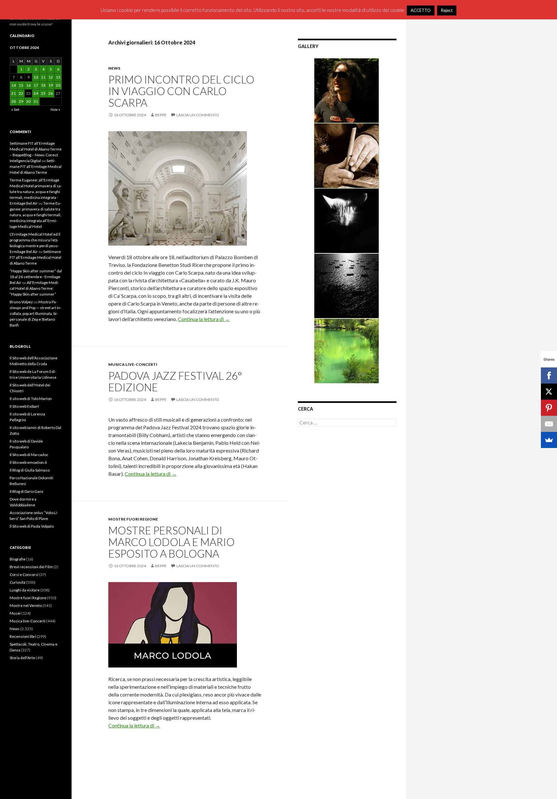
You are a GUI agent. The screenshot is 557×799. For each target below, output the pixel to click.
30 (28, 101)
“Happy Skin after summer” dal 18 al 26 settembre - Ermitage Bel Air (36, 276)
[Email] (549, 424)
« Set (15, 109)
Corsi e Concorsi (24, 574)
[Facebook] (549, 375)
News (114, 68)
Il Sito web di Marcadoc (29, 454)
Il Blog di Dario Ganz (27, 491)
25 (43, 93)
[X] (549, 392)
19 (50, 85)
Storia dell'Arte (22, 657)
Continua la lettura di (204, 319)
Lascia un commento (197, 114)
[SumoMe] (549, 440)
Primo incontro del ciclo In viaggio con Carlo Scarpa (181, 91)
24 (36, 93)
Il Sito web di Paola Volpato (32, 526)
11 (43, 77)
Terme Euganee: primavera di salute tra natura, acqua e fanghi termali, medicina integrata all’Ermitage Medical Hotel (35, 215)
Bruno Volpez (21, 301)
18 (43, 85)
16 (28, 85)
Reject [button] (447, 10)
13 (58, 77)
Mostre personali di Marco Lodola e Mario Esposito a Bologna (171, 542)
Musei (15, 613)
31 (36, 101)
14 (13, 85)
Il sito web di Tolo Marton (31, 398)
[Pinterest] (549, 408)
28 (13, 101)
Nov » (55, 109)
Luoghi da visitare (25, 590)
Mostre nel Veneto (26, 605)
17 (36, 85)
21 (13, 93)
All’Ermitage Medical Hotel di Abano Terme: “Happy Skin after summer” (34, 288)
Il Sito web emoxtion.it (28, 462)
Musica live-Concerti (132, 364)
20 (58, 85)
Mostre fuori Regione (133, 519)
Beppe (161, 114)
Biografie (17, 559)
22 (21, 93)
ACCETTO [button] (421, 10)
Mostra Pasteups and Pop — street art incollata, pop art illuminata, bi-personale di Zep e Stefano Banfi (35, 313)
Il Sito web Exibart (24, 406)
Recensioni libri (23, 636)
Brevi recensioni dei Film (31, 566)
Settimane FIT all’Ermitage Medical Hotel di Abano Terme (36, 166)
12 (50, 77)
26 (50, 93)
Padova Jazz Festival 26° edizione (175, 381)
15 (21, 85)
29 (21, 101)
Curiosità (17, 582)
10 (36, 77)
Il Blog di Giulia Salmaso (30, 470)
